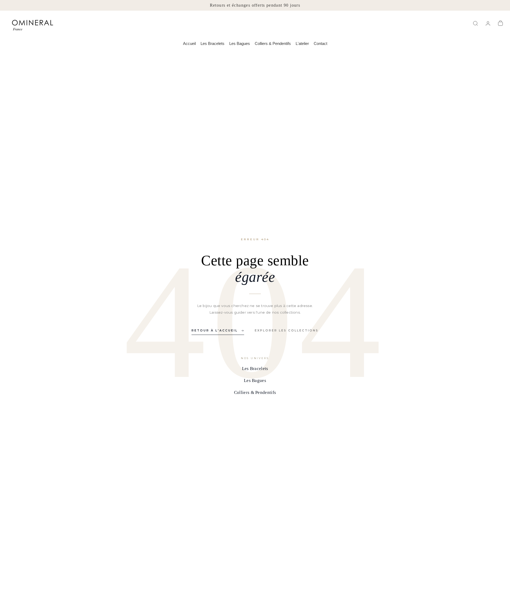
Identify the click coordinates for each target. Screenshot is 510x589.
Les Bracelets (212, 43)
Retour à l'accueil (215, 330)
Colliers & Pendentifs (273, 43)
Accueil (189, 43)
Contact (320, 43)
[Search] (476, 23)
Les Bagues (239, 43)
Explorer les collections (286, 330)
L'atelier (302, 43)
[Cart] (501, 23)
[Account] (489, 23)
